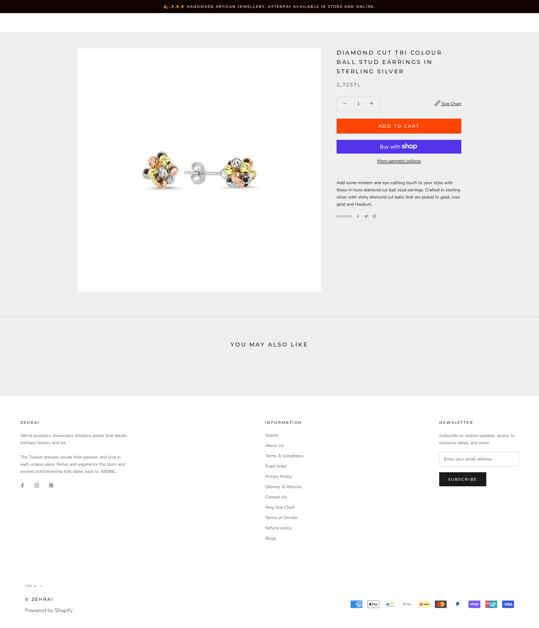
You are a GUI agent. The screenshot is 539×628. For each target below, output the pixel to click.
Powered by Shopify (49, 610)
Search (482, 23)
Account (420, 23)
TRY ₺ (390, 23)
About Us (274, 446)
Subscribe (462, 479)
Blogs (270, 538)
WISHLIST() (452, 23)
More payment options (399, 161)
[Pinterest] (374, 216)
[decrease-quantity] (345, 103)
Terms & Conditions (284, 456)
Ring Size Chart (280, 507)
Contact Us (276, 497)
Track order (276, 466)
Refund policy (278, 528)
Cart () (512, 23)
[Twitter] (366, 216)
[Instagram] (37, 484)
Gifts (204, 23)
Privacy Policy (278, 476)
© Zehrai (39, 599)
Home (23, 23)
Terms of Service (281, 518)
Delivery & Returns (283, 487)
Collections (105, 23)
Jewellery (59, 23)
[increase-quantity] (372, 103)
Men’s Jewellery (160, 23)
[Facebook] (358, 216)
